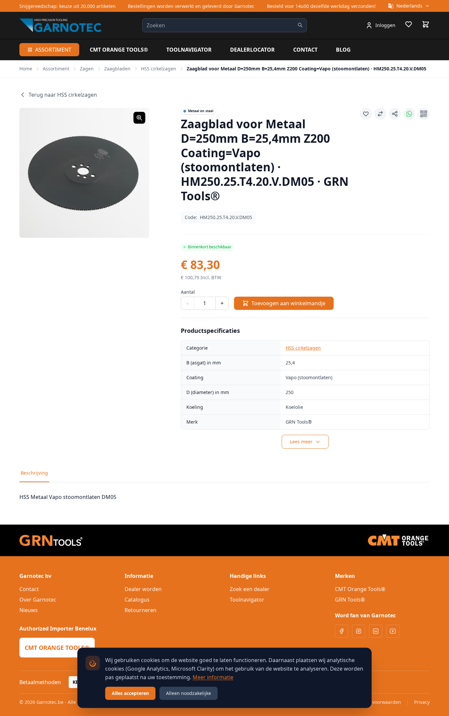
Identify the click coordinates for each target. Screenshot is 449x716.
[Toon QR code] (424, 114)
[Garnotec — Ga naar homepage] (60, 25)
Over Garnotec (37, 599)
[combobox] (224, 25)
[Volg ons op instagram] (358, 631)
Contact (305, 49)
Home (25, 68)
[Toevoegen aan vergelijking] (380, 114)
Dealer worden (143, 589)
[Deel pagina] (395, 114)
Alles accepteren (130, 693)
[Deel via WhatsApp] (409, 114)
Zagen (87, 68)
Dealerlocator (252, 49)
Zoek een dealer (250, 589)
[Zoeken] (300, 25)
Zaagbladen (117, 68)
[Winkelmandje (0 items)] (426, 24)
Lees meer (301, 441)
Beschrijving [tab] (34, 473)
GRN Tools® (350, 599)
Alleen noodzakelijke (188, 693)
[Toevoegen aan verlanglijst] (366, 114)
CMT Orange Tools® (119, 49)
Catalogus (137, 599)
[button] (84, 173)
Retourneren (140, 610)
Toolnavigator (189, 49)
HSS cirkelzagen (158, 68)
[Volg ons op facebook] (341, 631)
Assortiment (53, 49)
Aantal (188, 292)
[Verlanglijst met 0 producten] (409, 25)
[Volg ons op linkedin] (375, 631)
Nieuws (28, 610)
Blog (343, 49)
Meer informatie (213, 677)
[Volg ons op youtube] (392, 631)
